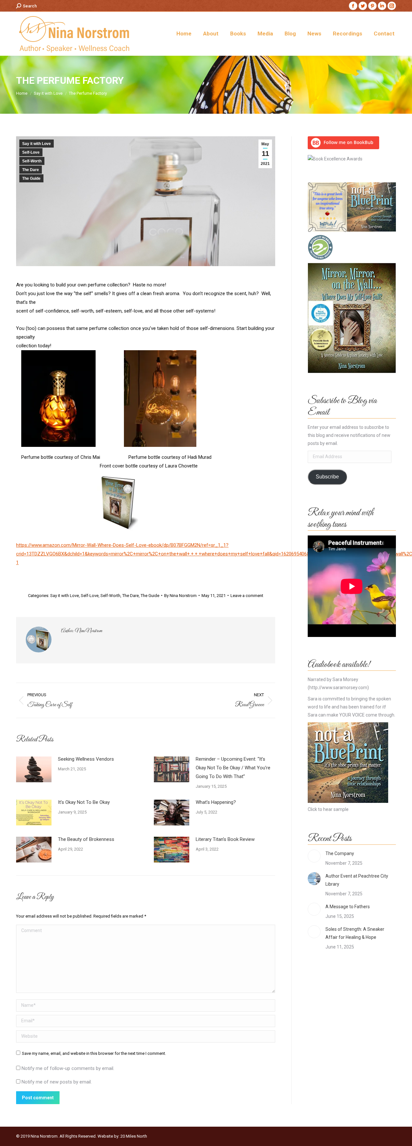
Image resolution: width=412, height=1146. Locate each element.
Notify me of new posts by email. (57, 1082)
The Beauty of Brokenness (86, 839)
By (180, 595)
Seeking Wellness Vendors (86, 759)
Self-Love (31, 152)
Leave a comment (246, 595)
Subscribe (327, 476)
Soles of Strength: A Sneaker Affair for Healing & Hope (354, 933)
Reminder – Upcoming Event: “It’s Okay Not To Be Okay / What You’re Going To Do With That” (233, 767)
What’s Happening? (216, 802)
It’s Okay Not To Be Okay (84, 802)
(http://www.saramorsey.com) (338, 687)
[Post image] (34, 769)
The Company (339, 853)
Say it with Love (36, 143)
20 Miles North (133, 1136)
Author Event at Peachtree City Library (356, 880)
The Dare (30, 170)
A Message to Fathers (347, 906)
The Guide (31, 178)
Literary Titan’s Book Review (225, 839)
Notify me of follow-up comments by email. (68, 1068)
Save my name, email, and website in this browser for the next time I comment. (94, 1053)
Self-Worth (32, 161)
